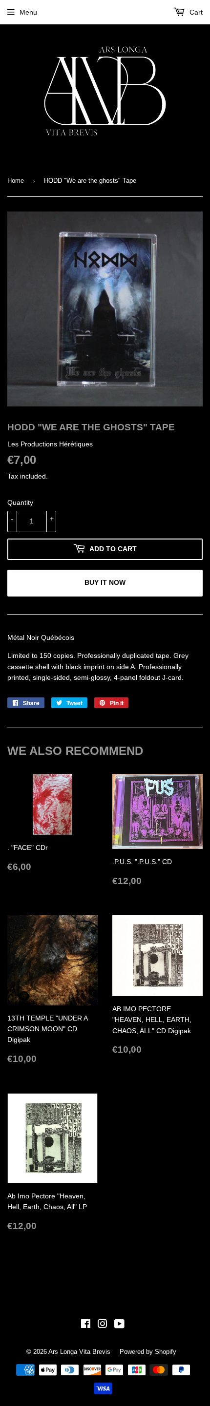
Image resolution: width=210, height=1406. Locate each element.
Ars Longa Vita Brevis (79, 1351)
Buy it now (105, 582)
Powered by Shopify (148, 1351)
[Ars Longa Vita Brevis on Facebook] (86, 1325)
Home (15, 180)
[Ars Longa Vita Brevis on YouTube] (119, 1325)
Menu (28, 12)
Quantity (20, 502)
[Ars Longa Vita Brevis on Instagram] (102, 1325)
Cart (195, 12)
